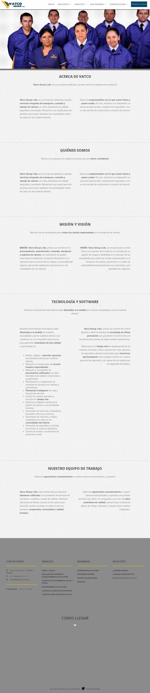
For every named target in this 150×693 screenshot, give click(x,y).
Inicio (51, 4)
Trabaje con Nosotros (123, 574)
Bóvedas (81, 582)
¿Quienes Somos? (120, 570)
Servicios (80, 4)
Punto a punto (48, 570)
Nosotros (63, 4)
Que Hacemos (97, 4)
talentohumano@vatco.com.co (125, 578)
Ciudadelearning (92, 689)
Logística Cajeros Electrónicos (57, 591)
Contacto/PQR (117, 4)
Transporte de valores (88, 570)
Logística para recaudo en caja (57, 594)
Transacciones (139, 4)
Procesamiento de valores (54, 587)
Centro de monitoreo (87, 578)
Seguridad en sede (85, 574)
